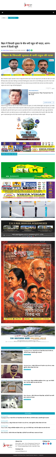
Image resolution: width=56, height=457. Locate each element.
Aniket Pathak (6, 50)
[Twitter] (46, 444)
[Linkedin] (51, 444)
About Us (18, 441)
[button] (2, 12)
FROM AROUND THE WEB (9, 154)
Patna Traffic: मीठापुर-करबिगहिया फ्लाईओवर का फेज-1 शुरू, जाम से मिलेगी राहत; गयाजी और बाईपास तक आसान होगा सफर (25, 427)
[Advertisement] (28, 30)
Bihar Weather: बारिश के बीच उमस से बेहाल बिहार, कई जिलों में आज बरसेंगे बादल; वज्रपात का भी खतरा (22, 432)
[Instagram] (48, 444)
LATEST (28, 348)
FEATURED (28, 413)
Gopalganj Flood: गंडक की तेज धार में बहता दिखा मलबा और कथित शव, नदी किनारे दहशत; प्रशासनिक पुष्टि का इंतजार (25, 417)
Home (4, 17)
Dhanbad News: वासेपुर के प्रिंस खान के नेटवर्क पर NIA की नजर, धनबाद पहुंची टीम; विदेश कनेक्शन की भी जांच (23, 422)
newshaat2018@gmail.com (21, 451)
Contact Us (19, 449)
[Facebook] (44, 444)
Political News (13, 17)
